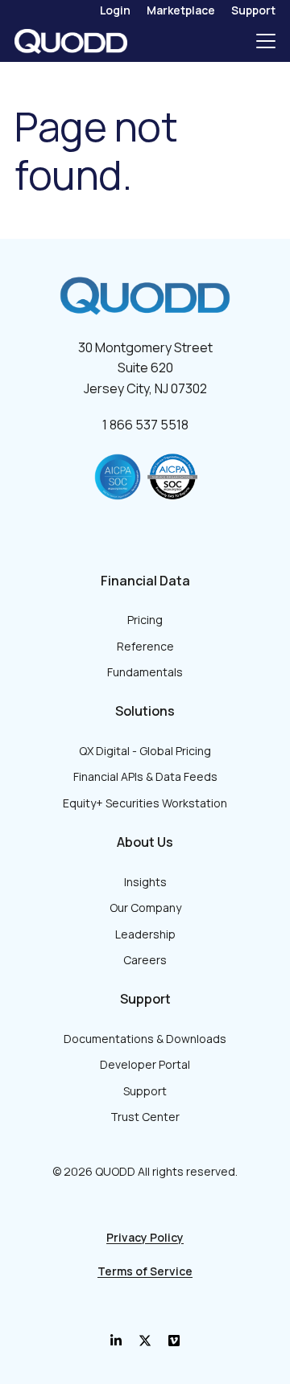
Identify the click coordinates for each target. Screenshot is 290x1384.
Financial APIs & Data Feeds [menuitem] (145, 776)
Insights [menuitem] (145, 881)
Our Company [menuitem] (145, 907)
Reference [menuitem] (145, 646)
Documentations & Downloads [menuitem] (145, 1038)
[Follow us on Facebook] (145, 1340)
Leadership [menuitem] (145, 934)
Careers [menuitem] (145, 959)
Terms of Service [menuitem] (145, 1271)
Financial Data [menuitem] (145, 580)
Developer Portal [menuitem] (145, 1064)
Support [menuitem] (253, 10)
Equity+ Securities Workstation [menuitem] (145, 803)
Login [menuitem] (115, 10)
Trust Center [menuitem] (145, 1116)
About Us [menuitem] (145, 842)
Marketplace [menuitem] (181, 10)
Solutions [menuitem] (145, 711)
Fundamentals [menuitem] (145, 672)
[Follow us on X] (174, 1340)
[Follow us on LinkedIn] (116, 1340)
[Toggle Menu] (266, 41)
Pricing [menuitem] (145, 619)
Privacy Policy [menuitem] (145, 1237)
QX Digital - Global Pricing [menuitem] (145, 750)
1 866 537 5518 (145, 424)
